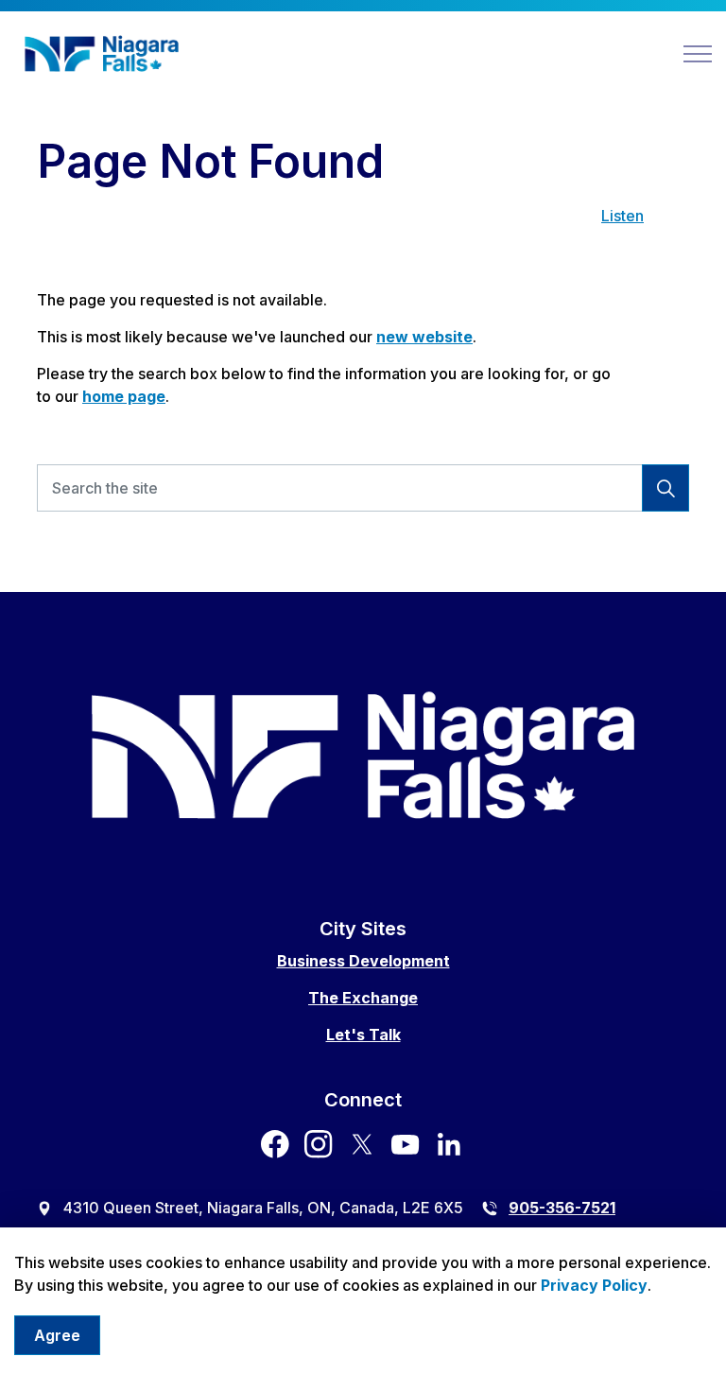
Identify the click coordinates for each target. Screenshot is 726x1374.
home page (123, 396)
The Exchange (363, 997)
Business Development (363, 960)
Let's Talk (363, 1034)
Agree (57, 1335)
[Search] (665, 488)
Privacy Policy (594, 1285)
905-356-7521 (562, 1207)
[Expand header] (697, 53)
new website (424, 336)
